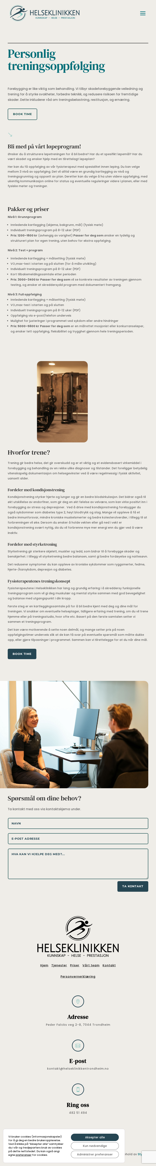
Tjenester (59, 965)
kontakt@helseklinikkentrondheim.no (78, 1069)
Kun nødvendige (95, 1146)
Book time (22, 114)
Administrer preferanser (95, 1154)
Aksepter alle (95, 1137)
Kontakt (109, 965)
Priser (74, 965)
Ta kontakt (132, 886)
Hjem (44, 965)
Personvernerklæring (78, 976)
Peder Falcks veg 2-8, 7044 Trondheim (78, 1025)
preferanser (23, 1155)
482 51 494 (78, 1113)
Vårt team (91, 965)
